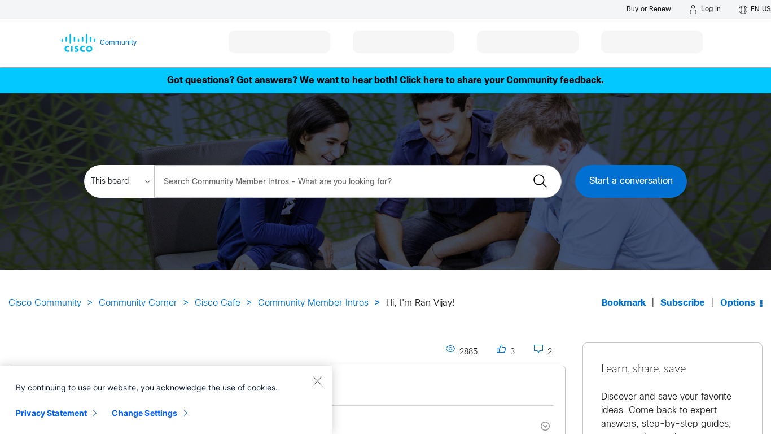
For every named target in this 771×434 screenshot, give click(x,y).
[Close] (317, 381)
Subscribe (682, 303)
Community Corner (138, 303)
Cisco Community (44, 303)
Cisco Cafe (217, 303)
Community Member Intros (313, 303)
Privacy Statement (51, 413)
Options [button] (737, 303)
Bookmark (624, 303)
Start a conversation (631, 181)
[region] (166, 400)
